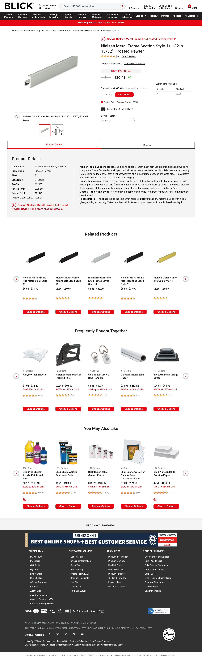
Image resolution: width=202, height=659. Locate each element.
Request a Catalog (117, 586)
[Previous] (16, 279)
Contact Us (76, 586)
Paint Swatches (115, 569)
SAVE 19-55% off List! (164, 487)
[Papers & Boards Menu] (69, 19)
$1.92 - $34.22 (30, 385)
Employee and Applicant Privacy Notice (105, 645)
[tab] (54, 144)
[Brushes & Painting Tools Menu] (38, 19)
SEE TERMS (118, 22)
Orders (179, 8)
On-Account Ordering (155, 569)
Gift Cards (35, 565)
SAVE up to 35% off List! (165, 389)
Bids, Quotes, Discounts (156, 565)
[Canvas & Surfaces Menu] (23, 19)
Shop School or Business (157, 556)
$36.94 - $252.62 (130, 385)
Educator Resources (155, 582)
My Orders (35, 561)
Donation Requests (80, 578)
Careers (34, 586)
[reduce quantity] (103, 94)
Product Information (118, 556)
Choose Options (36, 311)
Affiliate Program (38, 582)
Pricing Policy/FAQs (80, 573)
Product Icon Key (116, 561)
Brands (139, 16)
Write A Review (129, 56)
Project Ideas (114, 582)
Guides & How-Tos (117, 578)
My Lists (34, 569)
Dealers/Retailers (153, 591)
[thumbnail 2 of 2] (57, 130)
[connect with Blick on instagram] (66, 636)
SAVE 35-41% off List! (33, 389)
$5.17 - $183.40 (31, 483)
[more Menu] (127, 19)
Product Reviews (116, 573)
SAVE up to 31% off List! (100, 389)
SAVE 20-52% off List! (33, 487)
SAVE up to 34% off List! (132, 389)
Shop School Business (165, 7)
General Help (77, 556)
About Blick (35, 591)
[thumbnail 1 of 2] (44, 130)
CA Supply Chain (78, 645)
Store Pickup (36, 578)
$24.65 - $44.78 (161, 385)
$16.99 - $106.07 (97, 483)
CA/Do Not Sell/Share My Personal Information (47, 645)
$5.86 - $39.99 (30, 288)
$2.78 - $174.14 (161, 483)
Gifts (166, 16)
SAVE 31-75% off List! (66, 487)
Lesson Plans (151, 586)
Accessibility (62, 641)
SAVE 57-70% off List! (98, 487)
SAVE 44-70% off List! (131, 487)
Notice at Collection (79, 641)
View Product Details (134, 63)
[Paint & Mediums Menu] (10, 19)
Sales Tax (75, 565)
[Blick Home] (19, 6)
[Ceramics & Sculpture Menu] (112, 19)
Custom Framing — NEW (42, 603)
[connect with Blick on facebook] (49, 636)
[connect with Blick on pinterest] (74, 636)
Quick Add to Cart (153, 561)
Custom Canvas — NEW (41, 599)
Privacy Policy (33, 641)
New (155, 16)
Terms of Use (49, 641)
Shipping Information (81, 561)
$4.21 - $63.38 (63, 483)
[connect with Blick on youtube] (82, 636)
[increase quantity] (110, 94)
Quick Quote (151, 573)
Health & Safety (115, 565)
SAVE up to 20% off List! (67, 389)
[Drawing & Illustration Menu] (53, 19)
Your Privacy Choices (99, 641)
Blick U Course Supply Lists (158, 578)
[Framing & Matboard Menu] (97, 19)
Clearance (193, 16)
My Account (36, 556)
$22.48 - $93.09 (64, 385)
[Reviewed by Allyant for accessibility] (169, 635)
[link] (45, 8)
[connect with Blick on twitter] (57, 636)
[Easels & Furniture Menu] (82, 19)
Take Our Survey (78, 591)
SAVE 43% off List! (121, 71)
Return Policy (77, 569)
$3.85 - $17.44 (96, 385)
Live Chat (75, 582)
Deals (178, 16)
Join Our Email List (39, 595)
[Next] (186, 279)
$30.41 (120, 78)
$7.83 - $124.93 (129, 483)
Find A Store (36, 573)
